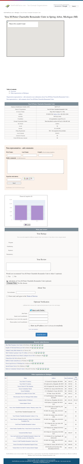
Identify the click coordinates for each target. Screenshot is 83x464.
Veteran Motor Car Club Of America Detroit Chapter (25, 448)
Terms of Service (32, 296)
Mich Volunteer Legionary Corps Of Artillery (17, 353)
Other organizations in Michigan (20, 93)
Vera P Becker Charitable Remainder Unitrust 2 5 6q (25, 416)
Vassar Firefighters (25, 391)
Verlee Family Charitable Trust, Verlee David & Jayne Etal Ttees (25, 428)
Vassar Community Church (25, 388)
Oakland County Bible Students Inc (14, 350)
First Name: (9, 152)
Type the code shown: (12, 176)
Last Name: (25, 152)
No (15, 276)
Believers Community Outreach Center (15, 369)
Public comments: (16, 158)
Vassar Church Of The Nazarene (25, 386)
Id (5, 378)
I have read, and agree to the (23, 296)
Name (25, 378)
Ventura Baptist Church (25, 403)
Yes (9, 276)
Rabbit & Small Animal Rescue (13, 360)
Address (54, 378)
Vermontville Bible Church (25, 433)
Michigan (17, 12)
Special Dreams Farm (11, 366)
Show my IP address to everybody (47, 326)
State (65, 378)
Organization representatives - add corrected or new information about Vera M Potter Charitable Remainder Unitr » (38, 97)
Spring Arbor (57, 114)
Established (70, 378)
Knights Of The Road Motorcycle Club (15, 347)
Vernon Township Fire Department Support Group (25, 444)
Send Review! (41, 334)
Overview (13, 91)
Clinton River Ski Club (11, 358)
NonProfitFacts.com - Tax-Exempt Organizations (29, 5)
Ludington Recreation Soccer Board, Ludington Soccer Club (20, 355)
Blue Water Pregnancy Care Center (14, 345)
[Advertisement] (41, 73)
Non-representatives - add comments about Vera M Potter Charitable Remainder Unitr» (30, 99)
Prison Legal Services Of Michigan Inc (15, 363)
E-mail (46, 152)
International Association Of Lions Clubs (25, 393)
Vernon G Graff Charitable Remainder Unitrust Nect (25, 441)
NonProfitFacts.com (9, 12)
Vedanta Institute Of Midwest (25, 400)
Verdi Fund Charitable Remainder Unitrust (25, 424)
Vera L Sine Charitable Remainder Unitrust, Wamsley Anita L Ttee (25, 407)
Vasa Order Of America (25, 381)
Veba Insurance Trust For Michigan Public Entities (25, 397)
